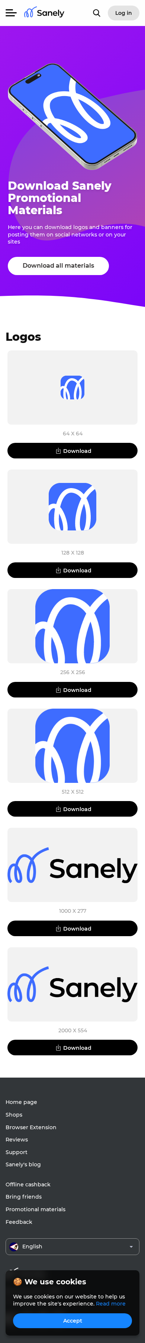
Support (17, 1152)
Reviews (17, 1139)
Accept (72, 1320)
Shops (14, 1114)
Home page (21, 1102)
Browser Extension (31, 1127)
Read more (111, 1303)
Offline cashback (28, 1184)
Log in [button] (123, 13)
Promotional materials (35, 1209)
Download (77, 451)
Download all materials (58, 265)
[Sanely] (44, 13)
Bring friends (24, 1196)
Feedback (19, 1222)
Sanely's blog (23, 1164)
